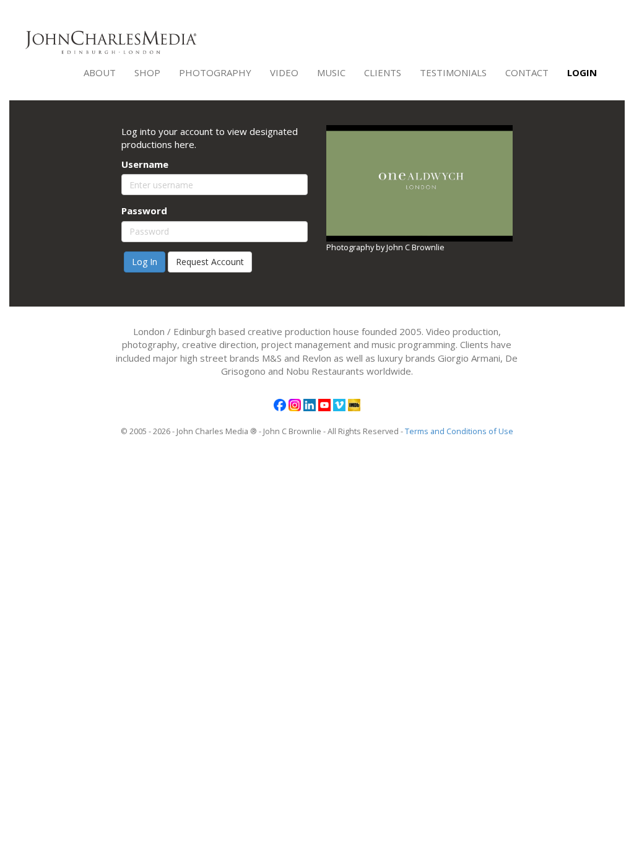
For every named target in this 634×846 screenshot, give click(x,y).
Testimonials (453, 72)
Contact (527, 72)
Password (144, 210)
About (100, 72)
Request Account (210, 262)
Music (331, 72)
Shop (147, 72)
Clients (382, 72)
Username (144, 164)
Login (582, 72)
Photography (215, 72)
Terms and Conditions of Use (459, 431)
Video (284, 72)
